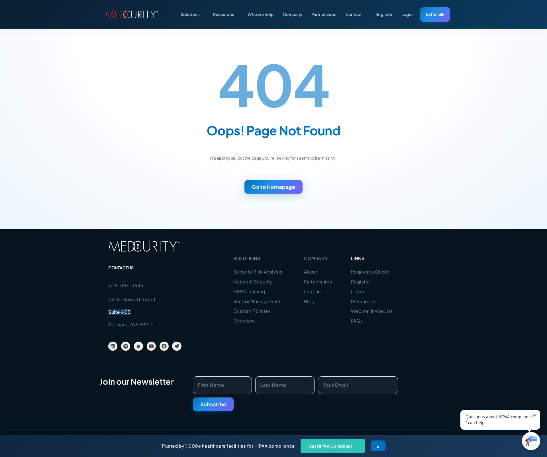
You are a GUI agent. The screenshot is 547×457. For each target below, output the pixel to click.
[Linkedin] (112, 346)
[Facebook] (164, 346)
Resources (223, 14)
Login (407, 14)
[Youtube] (151, 346)
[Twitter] (176, 346)
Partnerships (323, 14)
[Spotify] (125, 346)
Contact (353, 14)
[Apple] (138, 346)
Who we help (261, 14)
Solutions (190, 14)
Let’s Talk (435, 14)
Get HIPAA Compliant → (333, 445)
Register (383, 14)
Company (292, 14)
